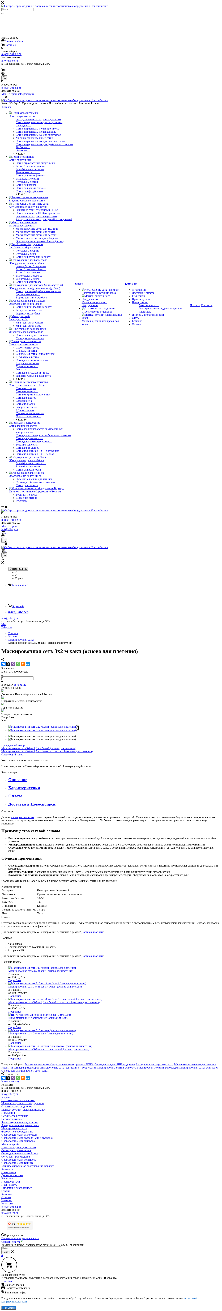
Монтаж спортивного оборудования (94, 304)
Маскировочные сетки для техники (195, 1064)
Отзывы (137, 324)
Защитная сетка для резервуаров (20, 1067)
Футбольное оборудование (24, 247)
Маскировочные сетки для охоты (116, 1067)
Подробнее (14, 980)
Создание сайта (10, 1241)
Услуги (5, 1097)
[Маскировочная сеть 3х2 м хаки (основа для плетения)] (43, 726)
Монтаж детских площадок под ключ (23, 1109)
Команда (137, 320)
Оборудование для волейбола (26, 460)
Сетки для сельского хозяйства (27, 385)
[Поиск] (2, 13)
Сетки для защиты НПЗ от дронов (115, 1064)
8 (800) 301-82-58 (11, 54)
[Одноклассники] (23, 664)
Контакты (7, 1203)
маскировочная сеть (22, 817)
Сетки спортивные (20, 159)
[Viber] (13, 664)
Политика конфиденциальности (20, 1238)
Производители (141, 299)
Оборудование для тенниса (25, 475)
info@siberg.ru (9, 618)
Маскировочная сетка (22, 225)
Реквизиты (138, 295)
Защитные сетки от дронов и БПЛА (72, 1064)
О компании (139, 289)
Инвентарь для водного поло (26, 331)
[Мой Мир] (28, 664)
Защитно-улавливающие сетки (27, 200)
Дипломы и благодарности (148, 314)
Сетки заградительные (22, 116)
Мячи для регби (18, 319)
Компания (7, 1169)
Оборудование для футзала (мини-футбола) (34, 288)
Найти (6, 1252)
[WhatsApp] (18, 664)
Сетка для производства (23, 425)
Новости (6, 1200)
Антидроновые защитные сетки (28, 206)
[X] (8, 664)
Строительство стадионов (97, 311)
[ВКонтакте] (3, 664)
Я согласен (9, 1307)
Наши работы (140, 302)
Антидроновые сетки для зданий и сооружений (68, 1067)
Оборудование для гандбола (25, 303)
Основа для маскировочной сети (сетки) (25, 1070)
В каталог (7, 1281)
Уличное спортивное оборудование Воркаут (35, 491)
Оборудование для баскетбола (26, 263)
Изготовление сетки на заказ (99, 292)
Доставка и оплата (143, 292)
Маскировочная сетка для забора (198, 1067)
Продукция (8, 1112)
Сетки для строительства (23, 344)
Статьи (136, 317)
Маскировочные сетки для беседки (158, 1067)
